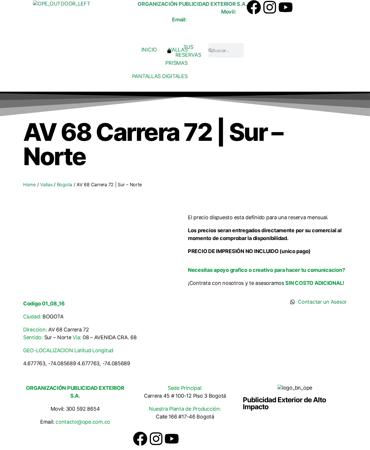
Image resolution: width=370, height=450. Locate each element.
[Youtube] (285, 7)
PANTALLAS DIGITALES (160, 76)
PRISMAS (176, 63)
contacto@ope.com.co (83, 422)
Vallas (46, 184)
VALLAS (178, 50)
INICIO (149, 50)
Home (29, 184)
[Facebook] (254, 7)
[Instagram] (269, 7)
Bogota (64, 184)
